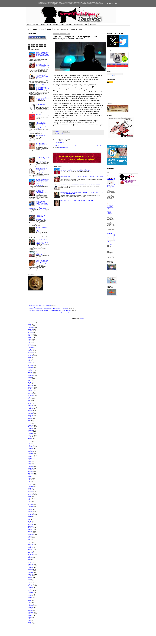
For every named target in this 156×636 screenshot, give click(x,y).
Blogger (82, 318)
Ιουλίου (29, 324)
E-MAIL (80, 29)
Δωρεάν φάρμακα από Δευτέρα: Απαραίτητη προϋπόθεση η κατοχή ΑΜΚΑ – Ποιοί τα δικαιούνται (50, 310)
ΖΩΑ (86, 24)
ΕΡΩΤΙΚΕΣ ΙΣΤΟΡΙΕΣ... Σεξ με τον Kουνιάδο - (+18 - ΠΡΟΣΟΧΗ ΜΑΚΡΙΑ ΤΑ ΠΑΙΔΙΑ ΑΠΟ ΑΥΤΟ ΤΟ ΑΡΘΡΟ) (42, 65)
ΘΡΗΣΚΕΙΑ (41, 29)
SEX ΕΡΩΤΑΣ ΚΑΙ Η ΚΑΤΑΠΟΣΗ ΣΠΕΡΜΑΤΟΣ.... (42, 105)
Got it (116, 3)
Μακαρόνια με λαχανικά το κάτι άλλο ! (37, 307)
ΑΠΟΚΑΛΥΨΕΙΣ (64, 29)
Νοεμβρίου (30, 330)
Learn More (110, 3)
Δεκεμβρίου (30, 332)
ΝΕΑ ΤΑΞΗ (49, 29)
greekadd (109, 233)
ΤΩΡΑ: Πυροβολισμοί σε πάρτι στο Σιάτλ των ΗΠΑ (40, 305)
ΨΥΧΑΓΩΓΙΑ (34, 29)
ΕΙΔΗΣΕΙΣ (29, 24)
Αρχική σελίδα (77, 145)
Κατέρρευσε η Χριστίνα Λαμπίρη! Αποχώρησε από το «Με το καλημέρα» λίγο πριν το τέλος (48, 308)
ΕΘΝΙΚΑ (62, 24)
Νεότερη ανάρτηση (57, 145)
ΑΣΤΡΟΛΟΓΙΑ (93, 24)
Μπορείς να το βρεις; (40, 135)
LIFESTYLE (69, 24)
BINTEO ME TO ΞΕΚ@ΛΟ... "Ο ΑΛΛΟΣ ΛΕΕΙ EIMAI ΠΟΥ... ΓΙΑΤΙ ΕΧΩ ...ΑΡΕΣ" (77, 200)
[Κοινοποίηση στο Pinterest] (69, 132)
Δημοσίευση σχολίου (59, 142)
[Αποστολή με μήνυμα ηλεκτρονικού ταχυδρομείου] (63, 132)
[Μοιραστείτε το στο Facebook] (68, 132)
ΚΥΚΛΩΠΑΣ (110, 205)
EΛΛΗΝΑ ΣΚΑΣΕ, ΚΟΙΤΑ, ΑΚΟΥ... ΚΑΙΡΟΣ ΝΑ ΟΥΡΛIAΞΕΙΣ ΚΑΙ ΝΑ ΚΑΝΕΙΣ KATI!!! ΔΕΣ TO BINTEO (42, 217)
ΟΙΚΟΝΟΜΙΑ (55, 24)
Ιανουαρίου (30, 334)
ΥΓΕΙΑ (28, 29)
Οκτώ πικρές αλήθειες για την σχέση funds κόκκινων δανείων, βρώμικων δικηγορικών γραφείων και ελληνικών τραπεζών (111, 211)
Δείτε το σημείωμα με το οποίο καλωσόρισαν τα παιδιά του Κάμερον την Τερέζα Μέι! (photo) (49, 312)
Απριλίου (30, 339)
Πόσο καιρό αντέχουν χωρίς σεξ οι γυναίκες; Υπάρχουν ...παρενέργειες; (42, 145)
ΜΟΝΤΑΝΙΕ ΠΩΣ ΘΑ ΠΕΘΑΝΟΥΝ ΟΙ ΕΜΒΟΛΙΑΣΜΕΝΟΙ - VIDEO (42, 191)
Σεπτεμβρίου (31, 327)
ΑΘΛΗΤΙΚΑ (56, 29)
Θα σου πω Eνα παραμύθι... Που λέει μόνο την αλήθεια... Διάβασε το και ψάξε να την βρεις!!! (42, 229)
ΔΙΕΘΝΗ (49, 24)
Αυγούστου (30, 325)
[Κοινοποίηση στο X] (66, 132)
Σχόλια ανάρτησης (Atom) (63, 147)
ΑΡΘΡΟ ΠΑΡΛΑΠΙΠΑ (78, 24)
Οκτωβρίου (30, 329)
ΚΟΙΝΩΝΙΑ (35, 24)
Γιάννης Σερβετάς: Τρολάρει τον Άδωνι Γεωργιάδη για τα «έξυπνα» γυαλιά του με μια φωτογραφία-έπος (42, 241)
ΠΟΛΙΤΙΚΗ (42, 24)
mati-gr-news (110, 177)
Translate (118, 76)
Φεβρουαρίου (31, 335)
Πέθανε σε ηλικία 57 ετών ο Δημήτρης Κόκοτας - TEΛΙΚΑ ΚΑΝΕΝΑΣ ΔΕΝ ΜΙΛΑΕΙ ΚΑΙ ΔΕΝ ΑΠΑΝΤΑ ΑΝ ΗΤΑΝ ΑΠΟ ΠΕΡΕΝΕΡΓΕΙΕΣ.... (42, 87)
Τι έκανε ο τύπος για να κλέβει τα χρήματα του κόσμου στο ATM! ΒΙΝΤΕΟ (42, 253)
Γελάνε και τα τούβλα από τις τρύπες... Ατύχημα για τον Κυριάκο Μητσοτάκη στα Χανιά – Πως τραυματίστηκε (42, 262)
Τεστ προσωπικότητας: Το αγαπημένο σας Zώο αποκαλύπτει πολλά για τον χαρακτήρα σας (80, 184)
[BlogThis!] (65, 132)
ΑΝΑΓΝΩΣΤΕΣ (73, 29)
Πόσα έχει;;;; (38, 114)
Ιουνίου (29, 342)
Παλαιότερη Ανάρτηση (98, 145)
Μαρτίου (30, 337)
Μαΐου (29, 340)
